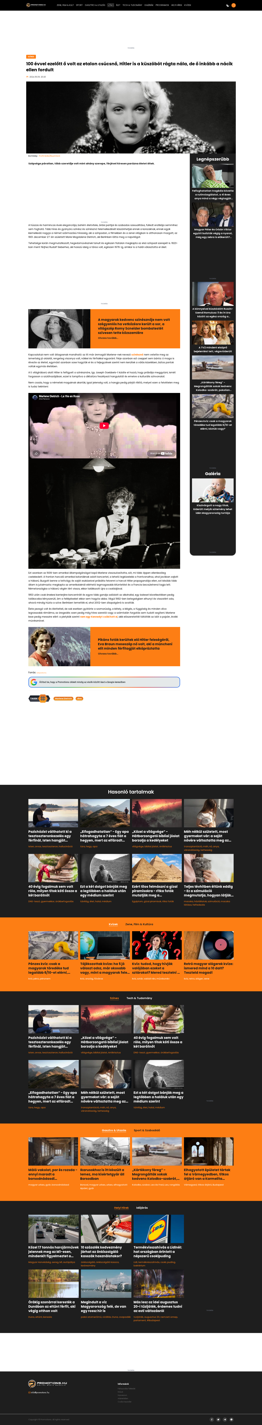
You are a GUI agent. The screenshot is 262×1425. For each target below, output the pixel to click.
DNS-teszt (34, 901)
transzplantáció (193, 846)
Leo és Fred (157, 1184)
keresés (47, 1317)
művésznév (163, 978)
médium (106, 901)
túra (82, 846)
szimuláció (214, 901)
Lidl (135, 1262)
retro (192, 978)
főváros (98, 978)
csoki (163, 1262)
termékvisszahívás (149, 1262)
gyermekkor (47, 901)
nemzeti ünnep (168, 1317)
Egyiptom (137, 901)
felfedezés (199, 904)
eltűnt (38, 1317)
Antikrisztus (165, 846)
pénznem (45, 978)
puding (171, 1262)
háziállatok (200, 901)
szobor (146, 1184)
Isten (31, 846)
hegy (89, 846)
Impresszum (122, 1395)
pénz (36, 978)
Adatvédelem (123, 1398)
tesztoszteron (50, 846)
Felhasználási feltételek (126, 1388)
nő (210, 846)
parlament (140, 1320)
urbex (109, 1184)
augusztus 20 (152, 1317)
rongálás (174, 1184)
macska (188, 901)
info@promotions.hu (40, 1392)
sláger (199, 978)
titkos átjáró (205, 1184)
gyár (48, 1184)
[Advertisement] (131, 30)
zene (206, 978)
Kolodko (136, 1184)
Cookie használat (124, 1401)
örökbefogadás (64, 901)
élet (92, 901)
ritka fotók (168, 901)
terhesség (206, 850)
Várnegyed (190, 1184)
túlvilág (84, 901)
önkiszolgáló (88, 1262)
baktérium (139, 1265)
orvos (38, 846)
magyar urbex (36, 1184)
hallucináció (66, 846)
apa (95, 846)
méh (205, 846)
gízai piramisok (152, 901)
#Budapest (153, 1320)
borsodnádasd (60, 1184)
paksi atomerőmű (91, 1317)
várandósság (192, 850)
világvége (138, 846)
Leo (167, 1184)
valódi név (150, 978)
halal (98, 901)
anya (216, 846)
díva (79, 698)
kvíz (30, 978)
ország (89, 978)
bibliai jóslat (151, 846)
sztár (140, 978)
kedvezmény (88, 1265)
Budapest (218, 1184)
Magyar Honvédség (39, 1262)
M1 (60, 1262)
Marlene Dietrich (63, 698)
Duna (31, 1317)
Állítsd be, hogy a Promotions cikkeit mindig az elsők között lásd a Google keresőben (82, 682)
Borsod (84, 1184)
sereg (55, 1262)
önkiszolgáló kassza (107, 1262)
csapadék (125, 1317)
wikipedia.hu (41, 673)
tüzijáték (138, 1317)
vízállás (106, 1317)
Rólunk (120, 1392)
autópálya (69, 1262)
